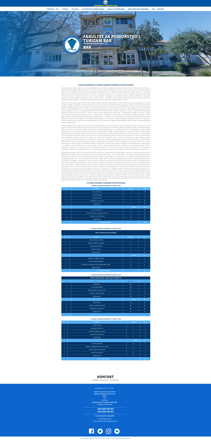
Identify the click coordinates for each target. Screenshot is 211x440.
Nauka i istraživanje (116, 9)
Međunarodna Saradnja (138, 9)
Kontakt (160, 9)
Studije (65, 9)
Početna (50, 9)
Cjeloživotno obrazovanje (93, 9)
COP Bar (74, 9)
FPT (57, 9)
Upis (153, 9)
